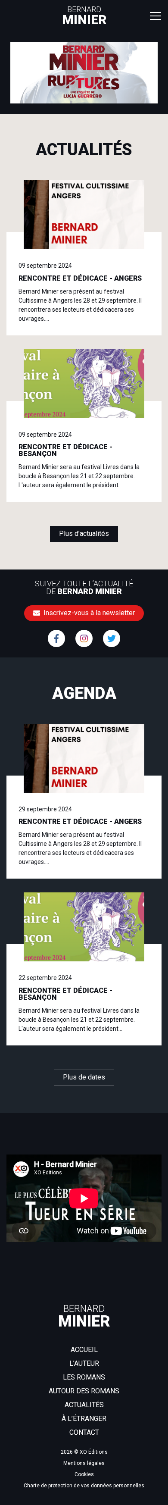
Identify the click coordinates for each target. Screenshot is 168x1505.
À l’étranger (84, 1418)
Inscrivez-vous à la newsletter (88, 613)
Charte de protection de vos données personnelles (84, 1486)
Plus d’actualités (84, 533)
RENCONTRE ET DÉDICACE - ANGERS (80, 278)
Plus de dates (84, 1077)
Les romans (84, 1377)
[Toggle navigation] (155, 15)
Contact (84, 1432)
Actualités (84, 1405)
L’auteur (84, 1363)
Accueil (84, 1349)
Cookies (84, 1474)
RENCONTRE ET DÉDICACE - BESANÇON (65, 450)
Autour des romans (84, 1391)
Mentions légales (84, 1463)
